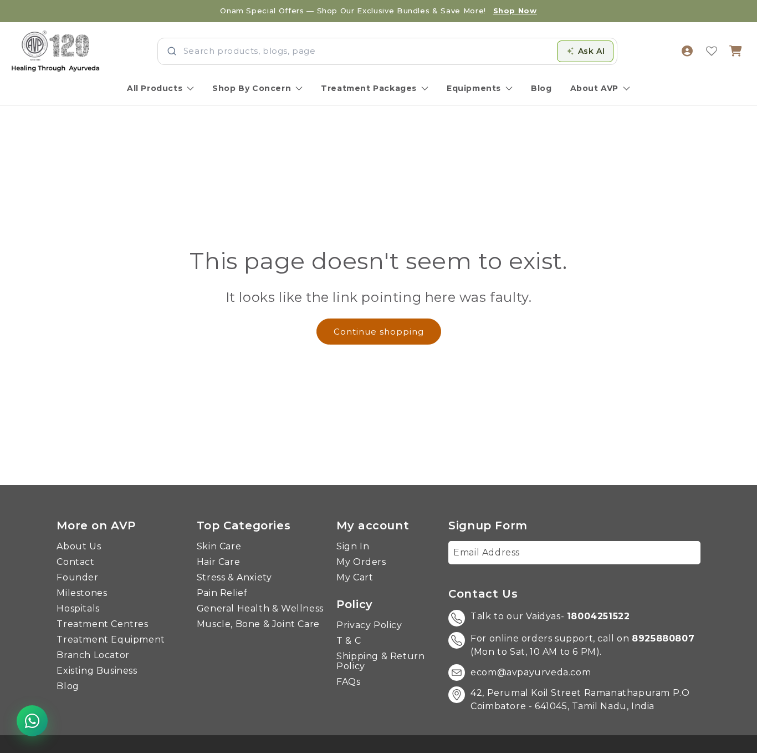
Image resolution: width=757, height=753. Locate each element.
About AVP (594, 88)
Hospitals (78, 609)
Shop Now (515, 10)
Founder (77, 578)
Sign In (352, 547)
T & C (348, 641)
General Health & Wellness (260, 609)
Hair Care (218, 562)
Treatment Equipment (111, 640)
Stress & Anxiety (234, 578)
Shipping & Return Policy (380, 661)
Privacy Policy (369, 625)
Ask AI (591, 51)
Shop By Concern (251, 88)
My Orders (361, 562)
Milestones (82, 593)
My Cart (354, 578)
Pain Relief (222, 593)
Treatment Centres (102, 624)
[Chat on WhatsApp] (32, 720)
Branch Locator (93, 655)
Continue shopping (379, 331)
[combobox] (367, 51)
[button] (736, 51)
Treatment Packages (369, 88)
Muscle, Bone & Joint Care (258, 624)
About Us (79, 547)
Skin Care (219, 547)
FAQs (348, 682)
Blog (541, 88)
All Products (154, 88)
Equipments (474, 88)
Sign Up (673, 552)
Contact (75, 562)
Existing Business (97, 671)
